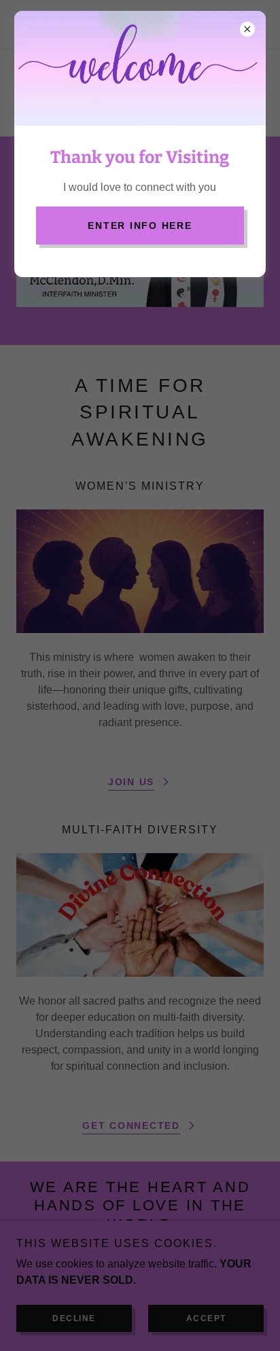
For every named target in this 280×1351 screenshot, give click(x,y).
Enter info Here (140, 225)
